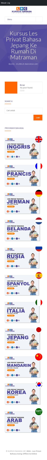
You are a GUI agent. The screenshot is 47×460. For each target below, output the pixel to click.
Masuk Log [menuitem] (5, 3)
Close (22, 90)
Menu (9, 19)
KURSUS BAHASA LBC (17, 451)
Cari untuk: (11, 110)
